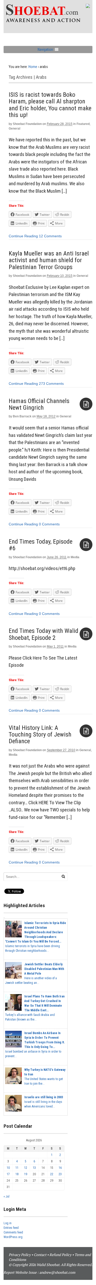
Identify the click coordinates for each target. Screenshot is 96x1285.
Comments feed (13, 1232)
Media (75, 557)
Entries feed (11, 1228)
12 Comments (50, 236)
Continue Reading (23, 236)
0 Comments (49, 524)
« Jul (6, 1196)
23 (60, 1174)
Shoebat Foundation (27, 124)
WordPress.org (13, 1237)
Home (32, 67)
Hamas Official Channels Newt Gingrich (39, 404)
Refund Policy (60, 1254)
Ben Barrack (22, 416)
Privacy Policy (20, 1254)
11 (16, 1168)
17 (8, 1174)
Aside (86, 404)
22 (51, 1174)
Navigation (45, 49)
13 (34, 1168)
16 (60, 1168)
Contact (40, 1254)
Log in (8, 1223)
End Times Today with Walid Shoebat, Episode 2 (43, 634)
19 (25, 1174)
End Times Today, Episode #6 (40, 545)
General (14, 128)
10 (8, 1168)
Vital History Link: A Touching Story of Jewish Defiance (40, 734)
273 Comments (51, 383)
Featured (83, 124)
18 (16, 1174)
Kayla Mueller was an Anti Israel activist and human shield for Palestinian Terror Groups (49, 260)
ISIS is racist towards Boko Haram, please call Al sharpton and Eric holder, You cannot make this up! (50, 105)
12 (25, 1168)
